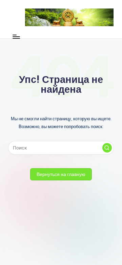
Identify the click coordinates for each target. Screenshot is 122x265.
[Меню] (16, 36)
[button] (107, 148)
